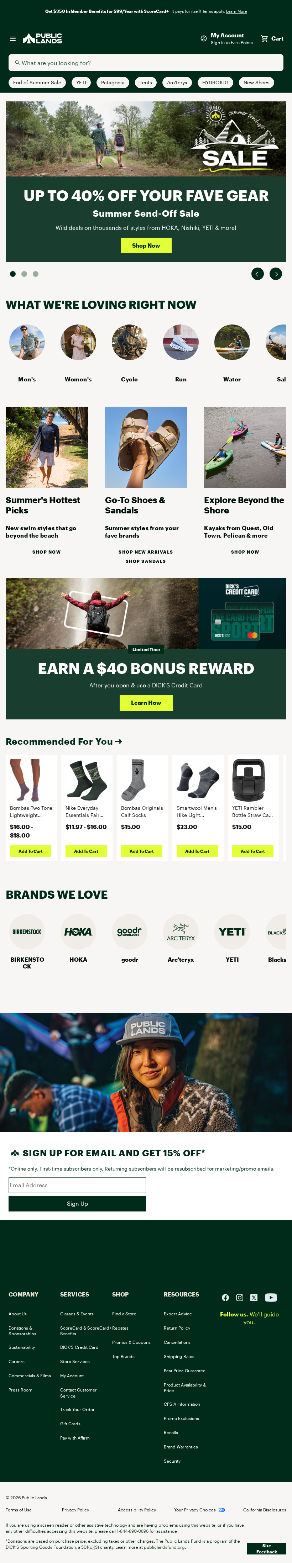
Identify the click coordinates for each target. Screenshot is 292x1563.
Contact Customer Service (78, 1392)
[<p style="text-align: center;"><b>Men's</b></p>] (27, 357)
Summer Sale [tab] (13, 274)
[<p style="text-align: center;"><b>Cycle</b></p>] (129, 357)
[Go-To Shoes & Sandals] (146, 485)
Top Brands (123, 1356)
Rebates (120, 1327)
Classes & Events (77, 1313)
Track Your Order (77, 1409)
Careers (17, 1361)
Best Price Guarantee (184, 1370)
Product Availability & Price (185, 1387)
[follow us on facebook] (228, 1296)
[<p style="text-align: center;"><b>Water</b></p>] (232, 357)
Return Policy (177, 1327)
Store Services (75, 1361)
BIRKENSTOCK (27, 963)
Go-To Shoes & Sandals (135, 505)
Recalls (171, 1432)
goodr (129, 959)
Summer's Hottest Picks (43, 505)
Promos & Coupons (131, 1342)
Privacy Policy (75, 1509)
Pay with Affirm (75, 1437)
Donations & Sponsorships (22, 1330)
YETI (232, 959)
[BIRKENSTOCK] (27, 947)
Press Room (20, 1389)
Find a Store (124, 1313)
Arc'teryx (181, 959)
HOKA (78, 959)
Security (172, 1460)
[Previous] (257, 274)
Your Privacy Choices (195, 1509)
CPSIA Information (182, 1403)
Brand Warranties (181, 1446)
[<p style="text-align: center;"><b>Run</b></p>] (181, 357)
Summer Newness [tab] (35, 274)
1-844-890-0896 (132, 1530)
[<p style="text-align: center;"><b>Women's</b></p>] (78, 357)
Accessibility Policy (137, 1509)
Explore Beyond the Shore (244, 505)
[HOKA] (78, 947)
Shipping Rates (179, 1356)
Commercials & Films (30, 1375)
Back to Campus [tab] (24, 274)
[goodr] (129, 947)
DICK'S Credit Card (79, 1347)
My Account (72, 1375)
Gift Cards (70, 1423)
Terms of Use (19, 1509)
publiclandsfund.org (164, 1546)
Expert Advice (178, 1313)
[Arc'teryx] (181, 947)
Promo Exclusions (181, 1418)
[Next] (276, 274)
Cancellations (177, 1342)
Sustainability (22, 1347)
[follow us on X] (257, 1296)
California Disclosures (264, 1509)
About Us (18, 1313)
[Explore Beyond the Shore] (245, 485)
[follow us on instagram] (242, 1296)
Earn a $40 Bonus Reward (146, 668)
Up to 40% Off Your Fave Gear (146, 195)
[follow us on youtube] (271, 1296)
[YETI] (232, 947)
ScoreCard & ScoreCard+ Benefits (85, 1330)
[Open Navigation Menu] (13, 38)
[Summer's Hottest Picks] (47, 485)
